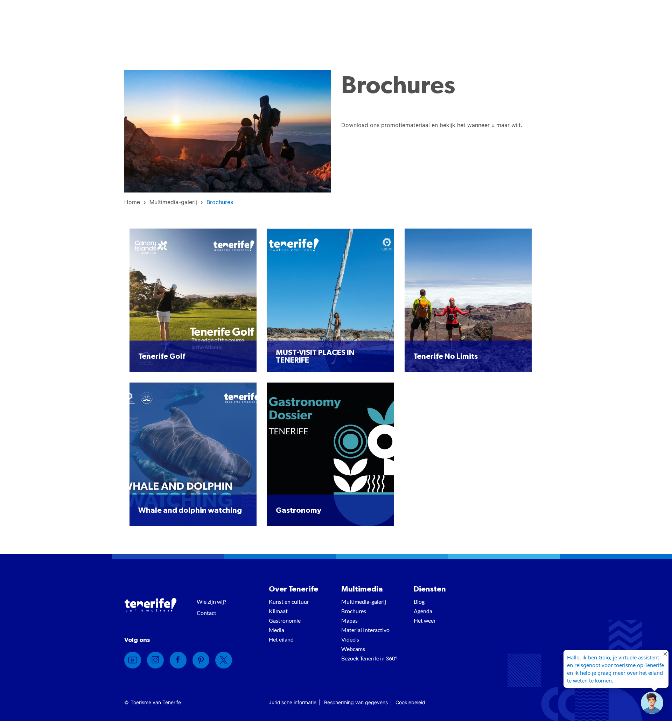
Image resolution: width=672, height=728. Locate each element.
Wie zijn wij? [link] (211, 601)
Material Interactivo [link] (365, 629)
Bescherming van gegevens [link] (356, 702)
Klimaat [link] (278, 611)
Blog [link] (419, 601)
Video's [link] (350, 639)
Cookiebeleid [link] (410, 702)
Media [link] (276, 629)
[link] (132, 201)
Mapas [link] (349, 620)
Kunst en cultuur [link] (289, 601)
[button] (652, 703)
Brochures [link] (353, 611)
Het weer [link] (425, 620)
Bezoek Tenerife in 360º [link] (369, 658)
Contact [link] (206, 612)
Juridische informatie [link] (292, 702)
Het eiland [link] (281, 639)
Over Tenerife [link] (293, 589)
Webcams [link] (353, 648)
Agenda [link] (423, 611)
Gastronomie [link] (285, 620)
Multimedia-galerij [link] (363, 601)
